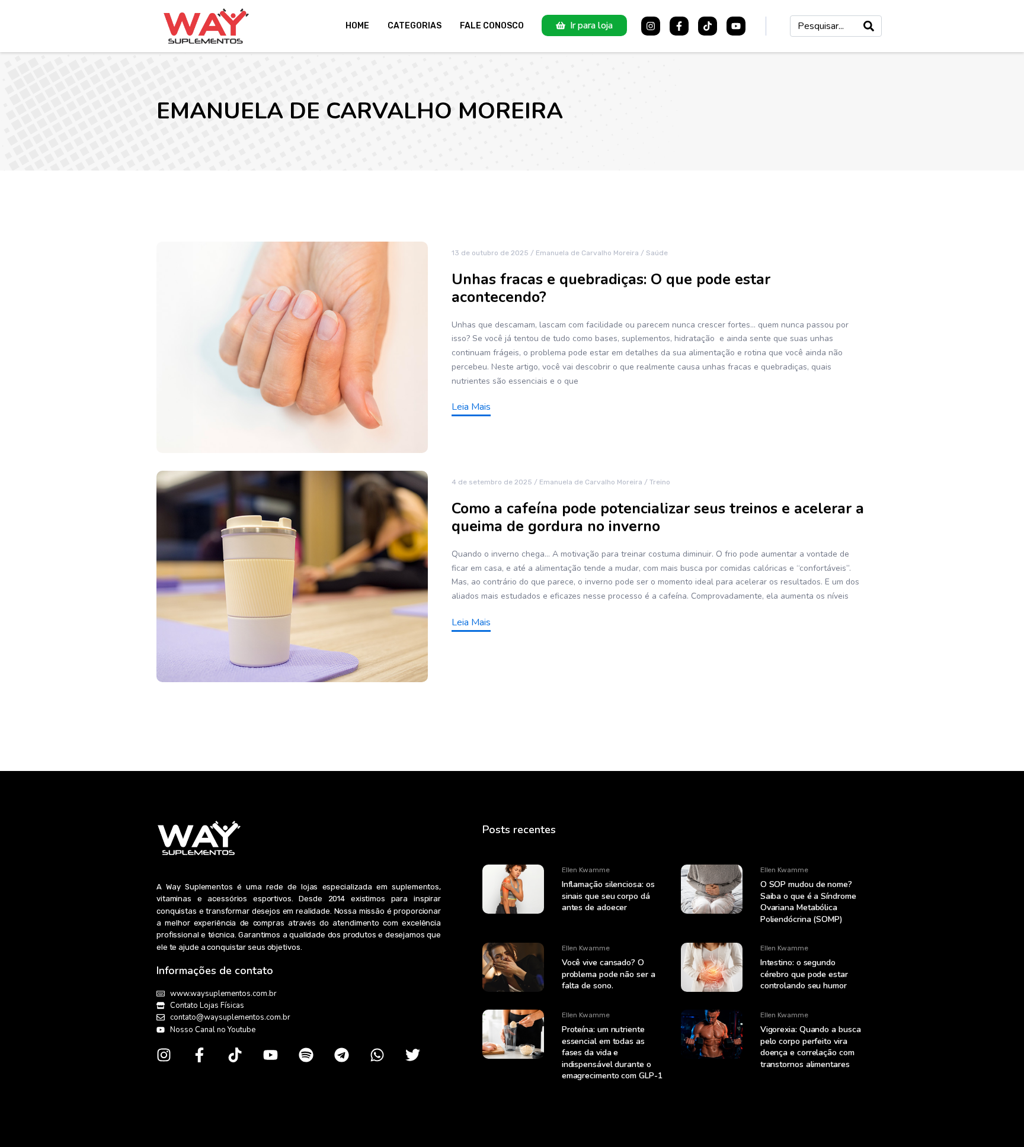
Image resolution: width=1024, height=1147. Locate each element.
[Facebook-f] (679, 26)
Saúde (657, 253)
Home (357, 26)
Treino (659, 482)
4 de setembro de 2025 (492, 482)
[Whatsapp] (377, 1055)
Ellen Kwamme (586, 870)
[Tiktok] (707, 26)
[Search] (868, 26)
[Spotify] (306, 1055)
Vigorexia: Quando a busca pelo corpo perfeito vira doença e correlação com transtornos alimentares (810, 1047)
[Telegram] (341, 1055)
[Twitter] (412, 1055)
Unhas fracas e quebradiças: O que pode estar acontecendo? (611, 288)
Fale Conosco (492, 26)
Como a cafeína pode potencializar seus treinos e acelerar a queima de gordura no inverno (658, 517)
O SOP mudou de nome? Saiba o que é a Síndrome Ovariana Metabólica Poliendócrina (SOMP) (808, 902)
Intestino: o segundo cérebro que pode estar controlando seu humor (804, 974)
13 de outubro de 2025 (490, 253)
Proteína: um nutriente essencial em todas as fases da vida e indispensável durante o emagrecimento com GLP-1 (612, 1052)
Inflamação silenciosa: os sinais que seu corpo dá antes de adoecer (608, 896)
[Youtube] (736, 26)
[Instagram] (650, 26)
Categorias (414, 26)
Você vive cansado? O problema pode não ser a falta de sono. (608, 974)
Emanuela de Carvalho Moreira (587, 253)
